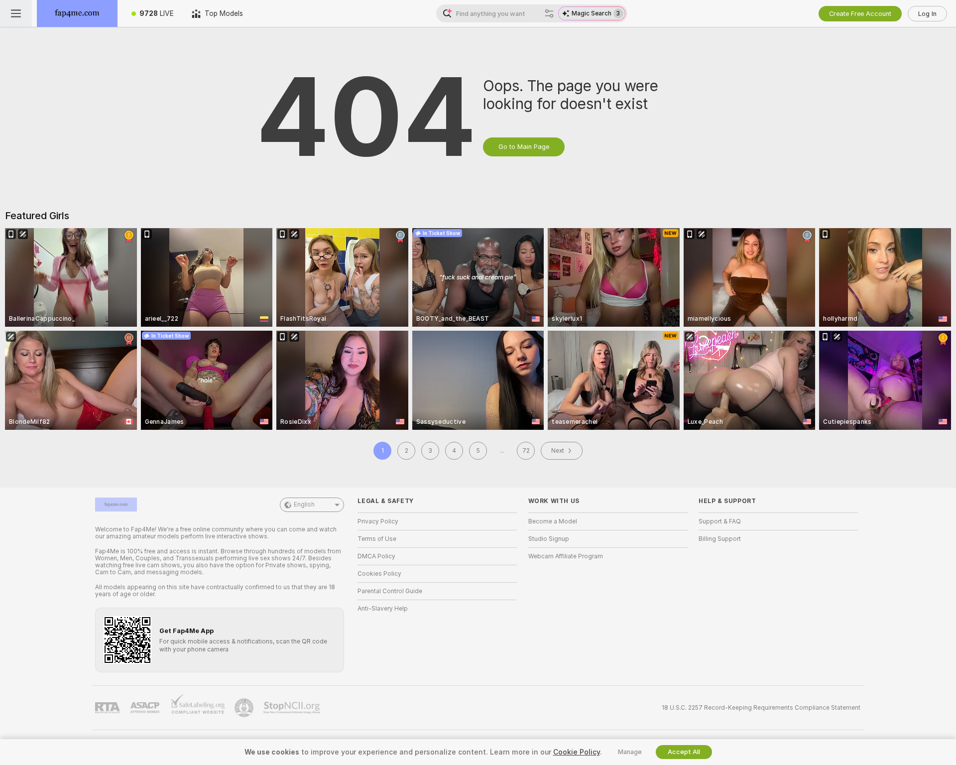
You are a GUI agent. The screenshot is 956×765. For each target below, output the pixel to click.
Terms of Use (377, 538)
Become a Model (552, 521)
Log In (927, 13)
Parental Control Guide (390, 591)
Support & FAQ (720, 521)
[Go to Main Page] (77, 13)
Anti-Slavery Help (383, 608)
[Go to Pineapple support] (245, 707)
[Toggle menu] (16, 13)
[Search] (549, 13)
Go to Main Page (523, 146)
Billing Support (720, 538)
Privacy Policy (378, 521)
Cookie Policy (576, 752)
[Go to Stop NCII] (292, 708)
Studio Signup (548, 538)
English (304, 504)
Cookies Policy (379, 573)
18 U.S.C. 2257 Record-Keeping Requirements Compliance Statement (761, 707)
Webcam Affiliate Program (565, 556)
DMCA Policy (376, 556)
